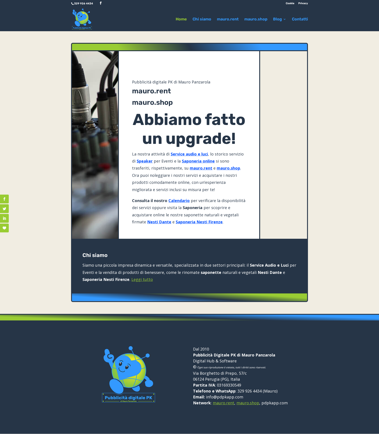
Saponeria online (198, 161)
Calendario (179, 200)
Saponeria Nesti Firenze (199, 221)
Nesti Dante (159, 221)
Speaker (145, 161)
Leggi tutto (142, 279)
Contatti (300, 20)
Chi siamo (202, 20)
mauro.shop (255, 20)
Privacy (303, 3)
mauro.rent (228, 20)
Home (181, 20)
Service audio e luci (189, 154)
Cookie (290, 3)
